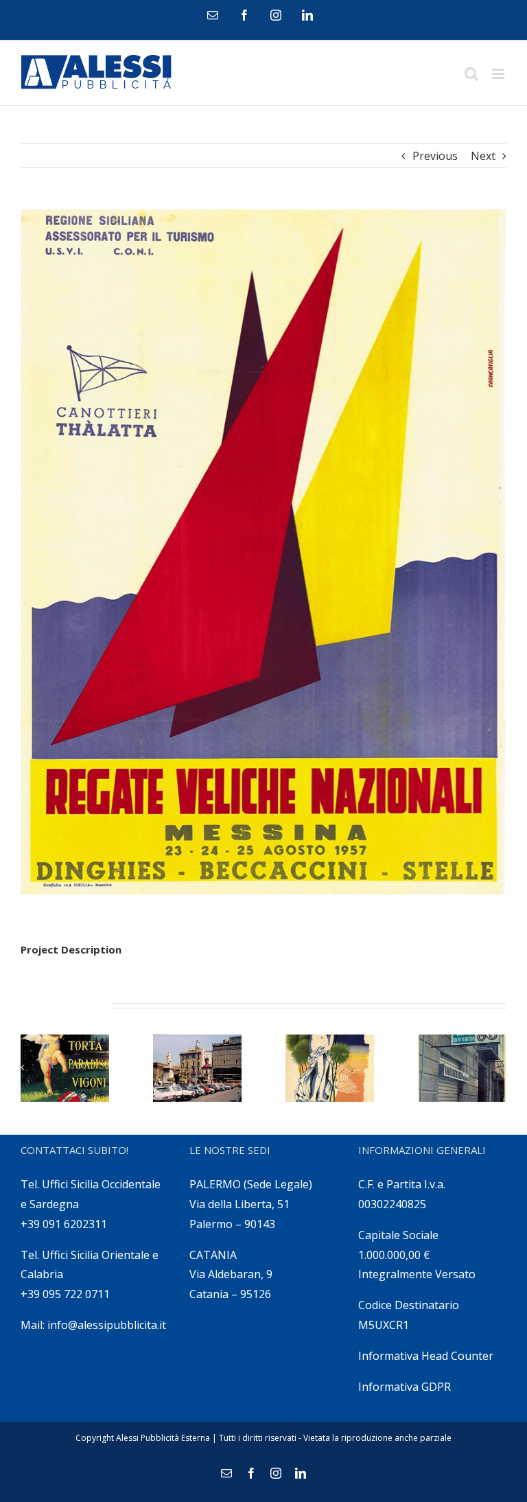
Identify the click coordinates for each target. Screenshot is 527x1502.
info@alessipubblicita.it (106, 1324)
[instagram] (275, 15)
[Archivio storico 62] (197, 1068)
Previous (435, 155)
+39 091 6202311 (64, 1224)
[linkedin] (307, 15)
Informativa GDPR (404, 1386)
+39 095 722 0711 (65, 1294)
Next (483, 155)
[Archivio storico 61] (329, 1068)
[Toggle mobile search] (471, 74)
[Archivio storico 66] (65, 1068)
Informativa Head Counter (425, 1355)
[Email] (212, 15)
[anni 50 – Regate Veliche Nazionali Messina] (263, 551)
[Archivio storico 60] (462, 1068)
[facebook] (244, 15)
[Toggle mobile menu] (499, 74)
